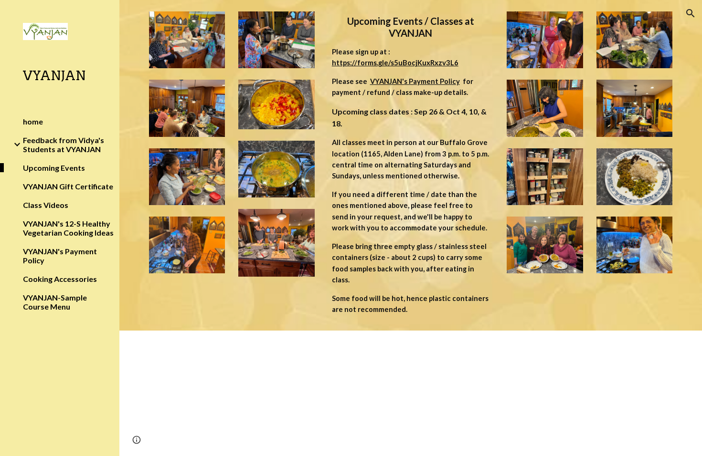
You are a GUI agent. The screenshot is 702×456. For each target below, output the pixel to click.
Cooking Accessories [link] (60, 278)
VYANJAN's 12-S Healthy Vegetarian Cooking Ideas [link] (68, 228)
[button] (690, 13)
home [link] (33, 121)
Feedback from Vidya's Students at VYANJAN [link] (63, 144)
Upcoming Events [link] (54, 167)
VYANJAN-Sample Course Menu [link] (55, 302)
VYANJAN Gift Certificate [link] (68, 186)
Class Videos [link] (45, 204)
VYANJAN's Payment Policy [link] (60, 256)
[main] (411, 165)
